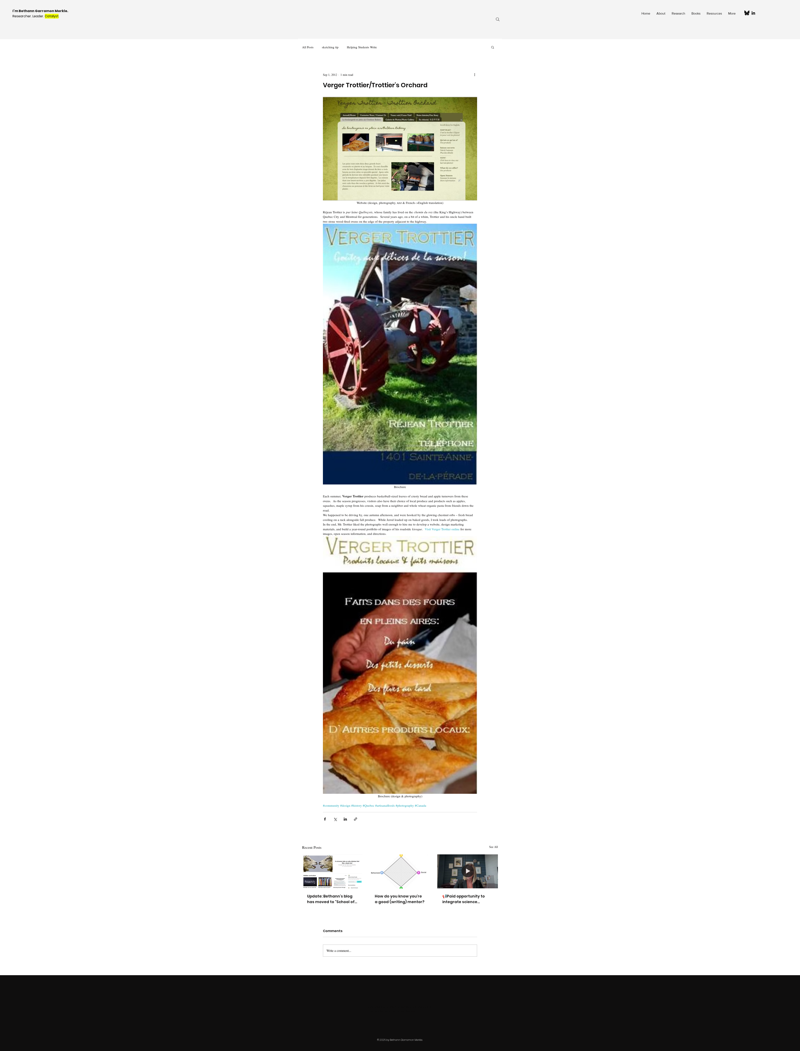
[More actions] (474, 74)
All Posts (308, 47)
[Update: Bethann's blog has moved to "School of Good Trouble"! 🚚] (332, 871)
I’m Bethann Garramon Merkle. (40, 11)
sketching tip (330, 47)
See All (493, 847)
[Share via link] (356, 819)
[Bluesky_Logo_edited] (746, 12)
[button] (493, 47)
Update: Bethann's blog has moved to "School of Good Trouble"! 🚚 (331, 899)
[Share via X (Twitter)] (335, 819)
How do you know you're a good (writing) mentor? (399, 899)
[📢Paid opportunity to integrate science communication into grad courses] (467, 871)
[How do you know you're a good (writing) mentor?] (400, 871)
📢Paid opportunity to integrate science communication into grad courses (463, 899)
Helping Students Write (362, 47)
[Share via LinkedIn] (345, 819)
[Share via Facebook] (325, 819)
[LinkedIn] (753, 12)
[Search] (497, 19)
